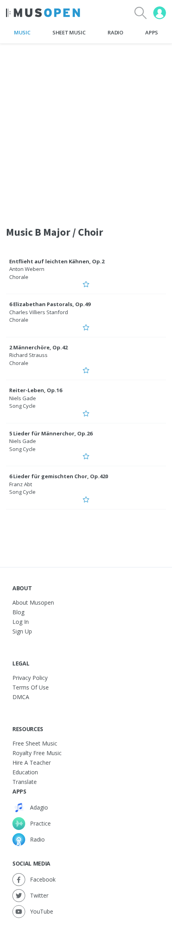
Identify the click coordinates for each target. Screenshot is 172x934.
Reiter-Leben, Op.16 (35, 390)
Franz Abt (20, 484)
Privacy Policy (30, 677)
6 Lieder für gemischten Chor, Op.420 (58, 476)
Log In (20, 621)
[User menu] (159, 12)
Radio (115, 32)
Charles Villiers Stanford (38, 312)
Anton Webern (26, 269)
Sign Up (22, 631)
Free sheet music (34, 743)
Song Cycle (22, 405)
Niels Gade (22, 398)
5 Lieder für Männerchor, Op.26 (50, 433)
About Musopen (33, 602)
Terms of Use (30, 687)
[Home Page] (43, 12)
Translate (24, 782)
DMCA (20, 697)
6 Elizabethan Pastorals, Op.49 (49, 304)
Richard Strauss (28, 355)
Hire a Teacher (31, 762)
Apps (151, 32)
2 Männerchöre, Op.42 (38, 347)
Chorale (18, 277)
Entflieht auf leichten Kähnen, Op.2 (56, 261)
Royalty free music (37, 753)
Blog (18, 612)
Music (22, 32)
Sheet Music (68, 32)
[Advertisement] (86, 130)
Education (25, 772)
